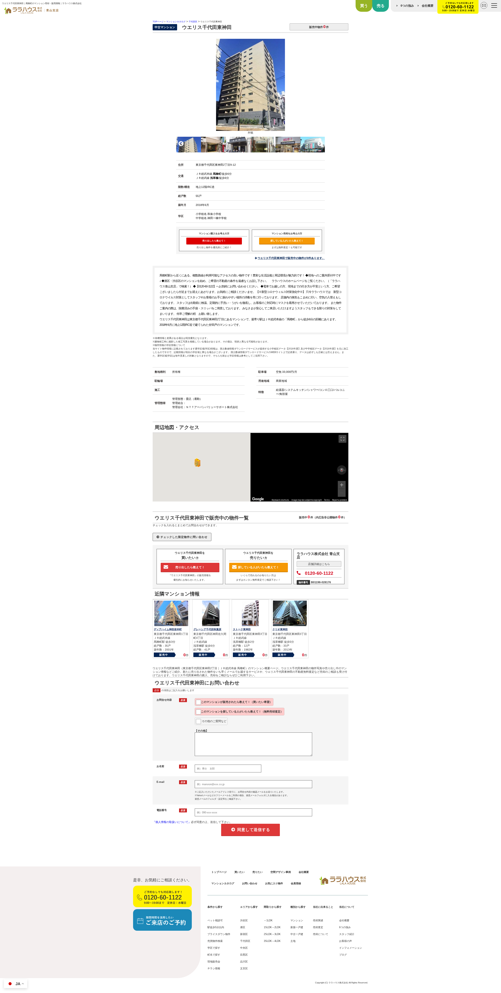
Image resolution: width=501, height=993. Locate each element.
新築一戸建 (296, 927)
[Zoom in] (342, 485)
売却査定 (318, 927)
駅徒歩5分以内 (215, 927)
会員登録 (296, 883)
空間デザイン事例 (280, 872)
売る (381, 6)
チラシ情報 (213, 968)
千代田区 (245, 941)
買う (364, 6)
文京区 (244, 968)
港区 (242, 927)
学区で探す (213, 947)
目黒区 (244, 954)
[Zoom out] (342, 493)
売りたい (257, 872)
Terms (327, 500)
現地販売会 (213, 961)
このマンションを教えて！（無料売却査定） (242, 711)
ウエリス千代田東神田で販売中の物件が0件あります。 (291, 258)
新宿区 (244, 934)
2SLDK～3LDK (272, 934)
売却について (320, 934)
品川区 (244, 961)
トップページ (219, 872)
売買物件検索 (215, 941)
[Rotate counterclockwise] (338, 470)
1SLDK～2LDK (272, 927)
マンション (296, 920)
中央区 (244, 947)
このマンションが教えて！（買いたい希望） (236, 701)
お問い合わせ (249, 883)
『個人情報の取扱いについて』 (172, 822)
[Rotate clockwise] (345, 470)
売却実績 (318, 920)
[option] (250, 88)
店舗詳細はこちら (319, 564)
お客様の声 (345, 941)
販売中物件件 (319, 26)
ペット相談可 (215, 920)
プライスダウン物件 (218, 934)
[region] (299, 467)
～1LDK (268, 920)
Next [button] (320, 144)
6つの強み (407, 5)
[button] (197, 462)
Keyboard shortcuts (280, 500)
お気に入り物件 (274, 883)
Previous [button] (181, 144)
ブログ (343, 954)
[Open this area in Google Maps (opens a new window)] (257, 498)
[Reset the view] (342, 470)
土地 (293, 941)
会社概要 (427, 5)
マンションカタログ (222, 883)
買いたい (239, 872)
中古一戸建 (296, 934)
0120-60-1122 (319, 573)
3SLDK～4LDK (272, 941)
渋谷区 (244, 920)
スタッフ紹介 (346, 934)
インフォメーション (350, 947)
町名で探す (213, 954)
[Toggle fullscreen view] (342, 439)
